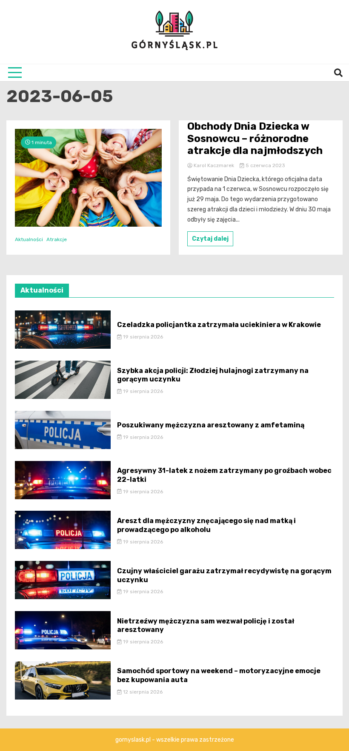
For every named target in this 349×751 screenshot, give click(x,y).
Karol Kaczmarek (213, 165)
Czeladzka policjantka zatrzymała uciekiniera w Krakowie (219, 325)
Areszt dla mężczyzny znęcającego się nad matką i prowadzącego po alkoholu (206, 525)
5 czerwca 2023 (264, 165)
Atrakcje (56, 239)
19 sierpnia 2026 (142, 337)
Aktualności (29, 239)
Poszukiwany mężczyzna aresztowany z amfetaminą (210, 425)
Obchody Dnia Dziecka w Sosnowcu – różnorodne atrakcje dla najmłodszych (255, 138)
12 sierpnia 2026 (142, 692)
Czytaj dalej (210, 238)
